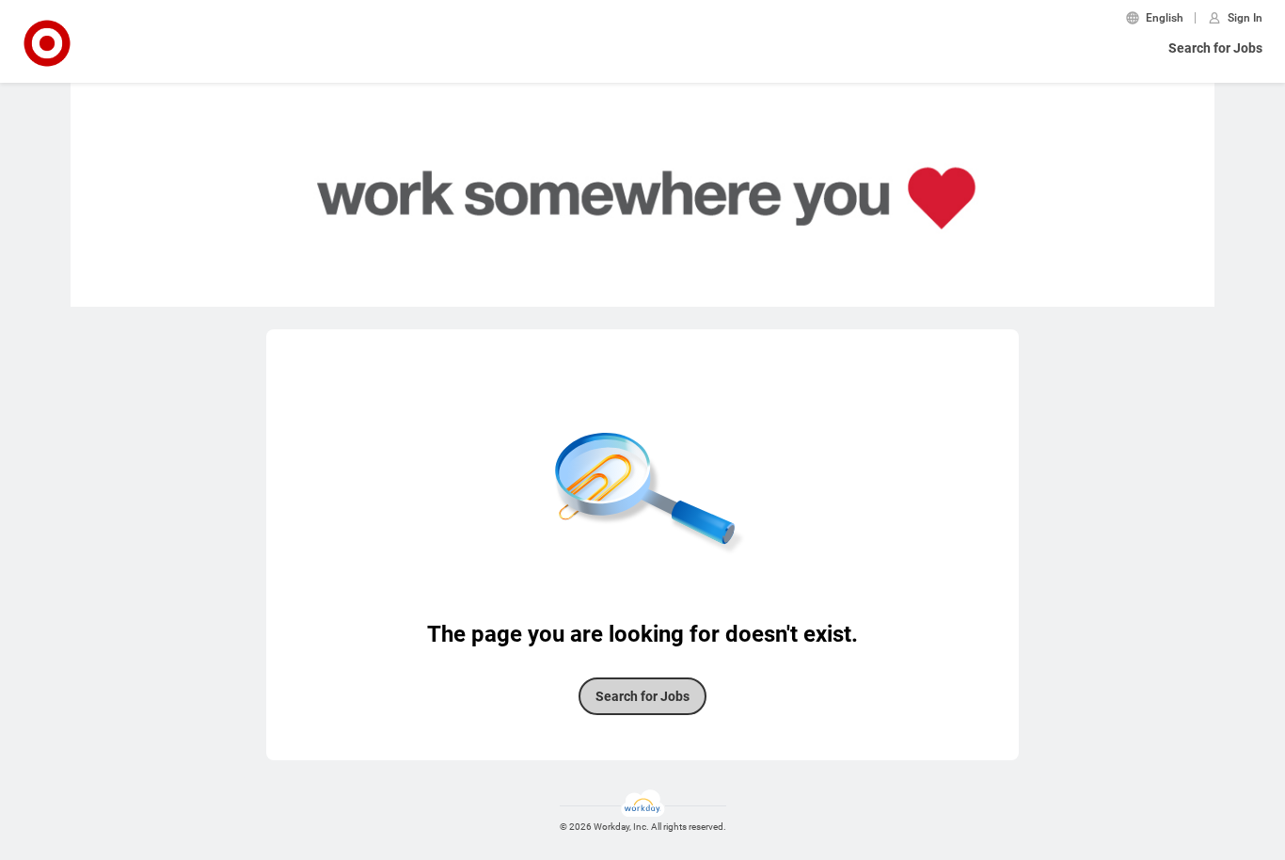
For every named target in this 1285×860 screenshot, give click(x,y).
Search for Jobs (1215, 48)
